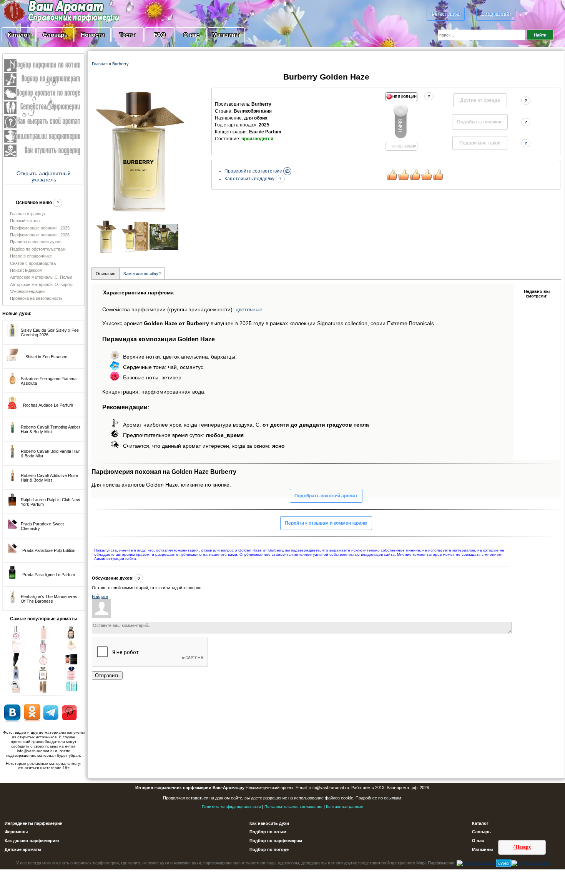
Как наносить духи (269, 823)
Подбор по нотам (267, 831)
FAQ (159, 35)
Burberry (120, 63)
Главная (100, 63)
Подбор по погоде (269, 849)
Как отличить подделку (250, 178)
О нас (191, 35)
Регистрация (445, 14)
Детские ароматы (23, 849)
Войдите (100, 596)
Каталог (18, 35)
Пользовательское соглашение (293, 806)
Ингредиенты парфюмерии (34, 823)
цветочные (249, 309)
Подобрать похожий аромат (326, 495)
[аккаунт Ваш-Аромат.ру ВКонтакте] (12, 712)
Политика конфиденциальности (231, 806)
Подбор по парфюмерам (275, 840)
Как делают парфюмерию (32, 840)
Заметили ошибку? (142, 273)
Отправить (107, 675)
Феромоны (16, 831)
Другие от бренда (480, 100)
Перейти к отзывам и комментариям (326, 523)
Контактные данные (344, 806)
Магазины (226, 35)
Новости (92, 35)
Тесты (127, 35)
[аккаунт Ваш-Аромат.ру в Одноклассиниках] (32, 712)
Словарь (55, 35)
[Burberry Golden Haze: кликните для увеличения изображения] (140, 152)
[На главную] (42, 11)
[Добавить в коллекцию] (401, 121)
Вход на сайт (496, 14)
